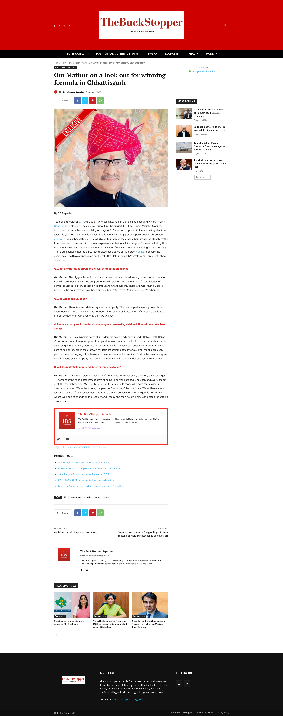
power (96, 447)
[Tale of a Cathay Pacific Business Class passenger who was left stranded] (184, 147)
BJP (81, 221)
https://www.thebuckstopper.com (94, 556)
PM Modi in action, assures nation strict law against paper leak (210, 163)
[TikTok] (64, 25)
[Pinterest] (92, 100)
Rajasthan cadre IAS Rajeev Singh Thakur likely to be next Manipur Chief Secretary (148, 624)
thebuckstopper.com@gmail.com (129, 699)
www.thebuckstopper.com (89, 427)
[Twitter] (69, 25)
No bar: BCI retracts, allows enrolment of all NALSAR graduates (208, 112)
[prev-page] (56, 635)
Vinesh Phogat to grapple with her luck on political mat (89, 468)
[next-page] (61, 635)
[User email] (67, 439)
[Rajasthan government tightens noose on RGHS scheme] (72, 605)
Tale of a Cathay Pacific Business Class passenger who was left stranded (210, 146)
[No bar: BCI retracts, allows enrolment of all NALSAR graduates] (184, 113)
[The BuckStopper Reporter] (56, 92)
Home (57, 62)
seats (141, 251)
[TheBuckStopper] (141, 25)
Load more (201, 177)
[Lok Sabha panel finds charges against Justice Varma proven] (184, 131)
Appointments (100, 616)
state (104, 447)
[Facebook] (54, 25)
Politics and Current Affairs (74, 62)
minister (86, 447)
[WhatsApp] (100, 100)
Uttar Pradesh (62, 226)
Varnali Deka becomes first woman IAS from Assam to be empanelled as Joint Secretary (110, 624)
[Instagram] (59, 25)
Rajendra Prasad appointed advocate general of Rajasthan (91, 486)
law (142, 277)
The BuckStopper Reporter (71, 92)
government (74, 447)
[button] (225, 26)
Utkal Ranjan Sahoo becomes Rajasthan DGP (83, 474)
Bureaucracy (60, 616)
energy (58, 238)
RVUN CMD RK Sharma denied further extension (85, 480)
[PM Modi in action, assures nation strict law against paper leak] (184, 164)
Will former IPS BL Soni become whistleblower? (85, 462)
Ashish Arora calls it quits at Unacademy (76, 532)
